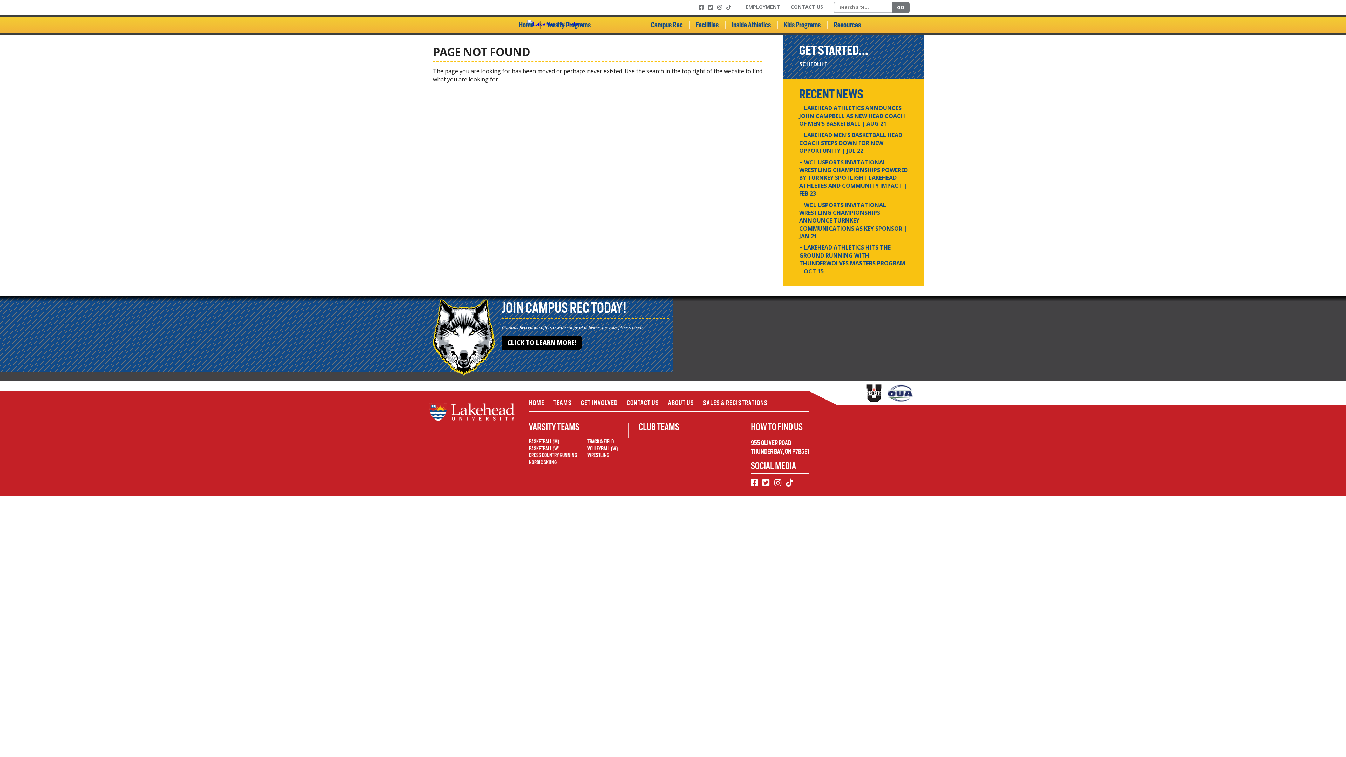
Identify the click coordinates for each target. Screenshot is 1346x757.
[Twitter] (710, 7)
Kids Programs (802, 25)
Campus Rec (667, 25)
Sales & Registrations (735, 403)
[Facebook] (701, 7)
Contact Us (807, 7)
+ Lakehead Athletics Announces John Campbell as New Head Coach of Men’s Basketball (852, 116)
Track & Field (600, 441)
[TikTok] (728, 7)
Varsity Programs (569, 25)
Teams (562, 403)
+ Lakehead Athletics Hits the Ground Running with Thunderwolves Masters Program (852, 259)
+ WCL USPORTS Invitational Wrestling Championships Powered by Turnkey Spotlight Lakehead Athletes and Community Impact (853, 178)
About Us (681, 403)
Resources (847, 25)
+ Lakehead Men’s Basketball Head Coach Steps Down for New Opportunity (850, 143)
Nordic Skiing (543, 462)
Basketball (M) (544, 441)
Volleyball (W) (602, 448)
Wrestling (598, 455)
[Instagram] (719, 7)
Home (526, 25)
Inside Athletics (751, 25)
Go (900, 7)
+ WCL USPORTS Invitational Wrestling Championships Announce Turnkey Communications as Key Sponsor (853, 220)
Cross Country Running (553, 455)
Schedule (813, 64)
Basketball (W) (544, 448)
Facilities (707, 25)
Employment (763, 7)
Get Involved (599, 403)
